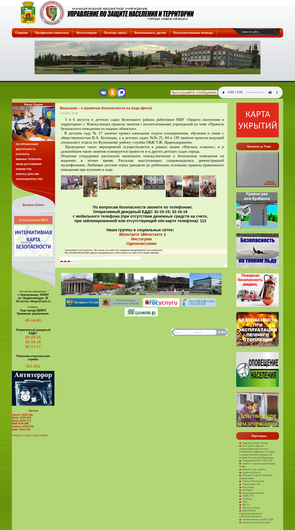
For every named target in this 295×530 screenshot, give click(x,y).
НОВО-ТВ (248, 495)
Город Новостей (251, 484)
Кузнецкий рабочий (253, 493)
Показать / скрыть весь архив (30, 435)
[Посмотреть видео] (257, 345)
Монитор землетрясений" (256, 522)
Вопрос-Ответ (33, 205)
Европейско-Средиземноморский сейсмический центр (250, 513)
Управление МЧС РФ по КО (258, 460)
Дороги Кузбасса (252, 472)
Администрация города (255, 443)
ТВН (245, 502)
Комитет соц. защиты (254, 469)
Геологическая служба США (258, 519)
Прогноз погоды (251, 507)
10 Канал (247, 499)
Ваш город (248, 487)
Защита (105, 13)
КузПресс (248, 490)
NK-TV (246, 504)
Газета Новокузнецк (253, 481)
